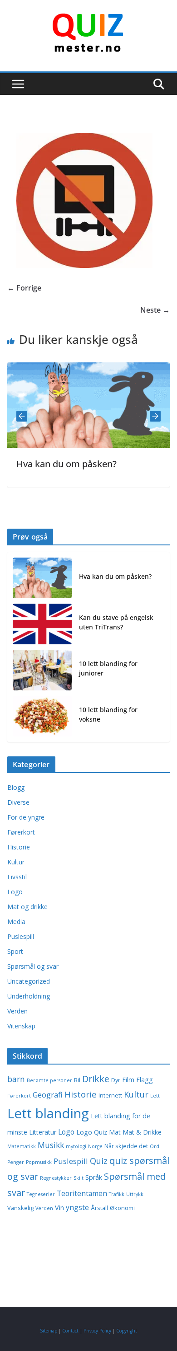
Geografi (48, 1094)
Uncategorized (28, 981)
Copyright (126, 1331)
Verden (17, 1011)
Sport (15, 951)
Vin (59, 1207)
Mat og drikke (27, 906)
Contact (70, 1331)
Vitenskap (21, 1026)
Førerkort (21, 832)
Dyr (115, 1080)
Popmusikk (39, 1162)
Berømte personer (49, 1080)
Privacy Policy (97, 1331)
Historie (18, 847)
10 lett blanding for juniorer (108, 668)
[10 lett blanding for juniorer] (42, 670)
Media (16, 921)
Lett (155, 1096)
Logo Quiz (91, 1132)
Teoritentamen (82, 1193)
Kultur (16, 862)
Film (128, 1079)
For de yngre (25, 817)
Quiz (99, 1160)
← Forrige (24, 288)
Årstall (99, 1208)
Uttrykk (134, 1194)
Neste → (155, 310)
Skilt (79, 1178)
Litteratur (42, 1132)
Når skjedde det (126, 1146)
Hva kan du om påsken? (55, 464)
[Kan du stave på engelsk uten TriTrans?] (42, 624)
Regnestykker (56, 1178)
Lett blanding (48, 1113)
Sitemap (48, 1331)
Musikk (51, 1145)
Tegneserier (41, 1194)
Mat (115, 1132)
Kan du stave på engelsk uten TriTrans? (116, 622)
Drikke (95, 1079)
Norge (95, 1146)
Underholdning (28, 996)
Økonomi (122, 1208)
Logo (15, 891)
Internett (110, 1095)
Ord (154, 1146)
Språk (93, 1177)
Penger (15, 1162)
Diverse (18, 802)
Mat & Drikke (142, 1132)
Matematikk (21, 1146)
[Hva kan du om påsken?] (42, 578)
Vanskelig (20, 1208)
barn (16, 1079)
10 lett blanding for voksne (108, 714)
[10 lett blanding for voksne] (42, 716)
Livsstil (17, 877)
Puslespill (20, 936)
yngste (77, 1207)
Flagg (144, 1079)
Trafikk (116, 1194)
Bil (77, 1080)
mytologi (76, 1146)
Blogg (16, 787)
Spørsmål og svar (33, 966)
